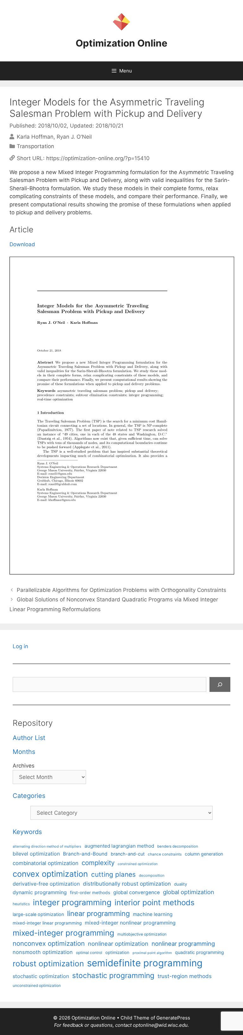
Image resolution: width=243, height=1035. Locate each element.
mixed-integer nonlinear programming (130, 922)
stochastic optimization (41, 976)
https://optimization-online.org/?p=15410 (98, 158)
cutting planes (113, 874)
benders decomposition (177, 846)
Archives (23, 765)
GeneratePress (173, 1018)
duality (180, 884)
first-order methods (90, 892)
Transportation (35, 146)
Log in (20, 646)
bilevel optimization (36, 853)
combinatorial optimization (45, 863)
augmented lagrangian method (119, 846)
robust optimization (48, 963)
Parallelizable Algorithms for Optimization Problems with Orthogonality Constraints (121, 590)
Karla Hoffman (35, 137)
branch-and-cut (128, 853)
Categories (29, 796)
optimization (117, 952)
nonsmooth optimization (43, 952)
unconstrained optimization (37, 985)
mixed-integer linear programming (47, 922)
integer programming (72, 902)
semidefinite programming (144, 963)
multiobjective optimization (141, 934)
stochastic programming (113, 975)
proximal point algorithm (152, 953)
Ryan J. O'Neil (74, 137)
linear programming (98, 913)
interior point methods (155, 902)
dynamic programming (40, 892)
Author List (29, 738)
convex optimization (50, 874)
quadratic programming (199, 952)
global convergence (136, 892)
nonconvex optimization (49, 943)
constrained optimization (138, 864)
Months (24, 752)
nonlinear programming (183, 943)
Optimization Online (121, 43)
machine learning (152, 914)
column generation (204, 853)
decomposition (152, 875)
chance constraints (165, 854)
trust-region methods (185, 976)
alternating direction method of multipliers (47, 846)
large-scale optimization (38, 914)
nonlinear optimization (118, 943)
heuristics (21, 904)
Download (22, 244)
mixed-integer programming (63, 933)
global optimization (188, 891)
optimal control (89, 952)
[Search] (219, 684)
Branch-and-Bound (85, 854)
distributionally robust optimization (127, 884)
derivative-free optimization (46, 884)
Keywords (27, 832)
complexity (98, 863)
